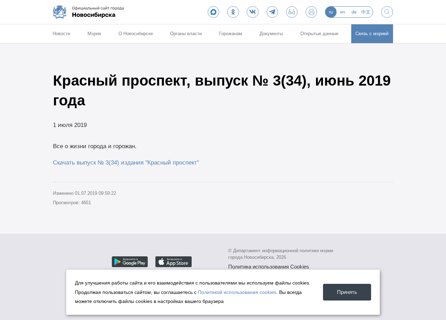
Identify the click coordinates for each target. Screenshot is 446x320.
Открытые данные (319, 33)
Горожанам (230, 33)
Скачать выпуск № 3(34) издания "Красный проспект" (126, 162)
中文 (365, 12)
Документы (271, 33)
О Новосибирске (135, 33)
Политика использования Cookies (268, 267)
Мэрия (94, 33)
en (342, 12)
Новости (61, 33)
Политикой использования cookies (237, 292)
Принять (347, 292)
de (354, 12)
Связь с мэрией (372, 33)
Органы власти (186, 33)
